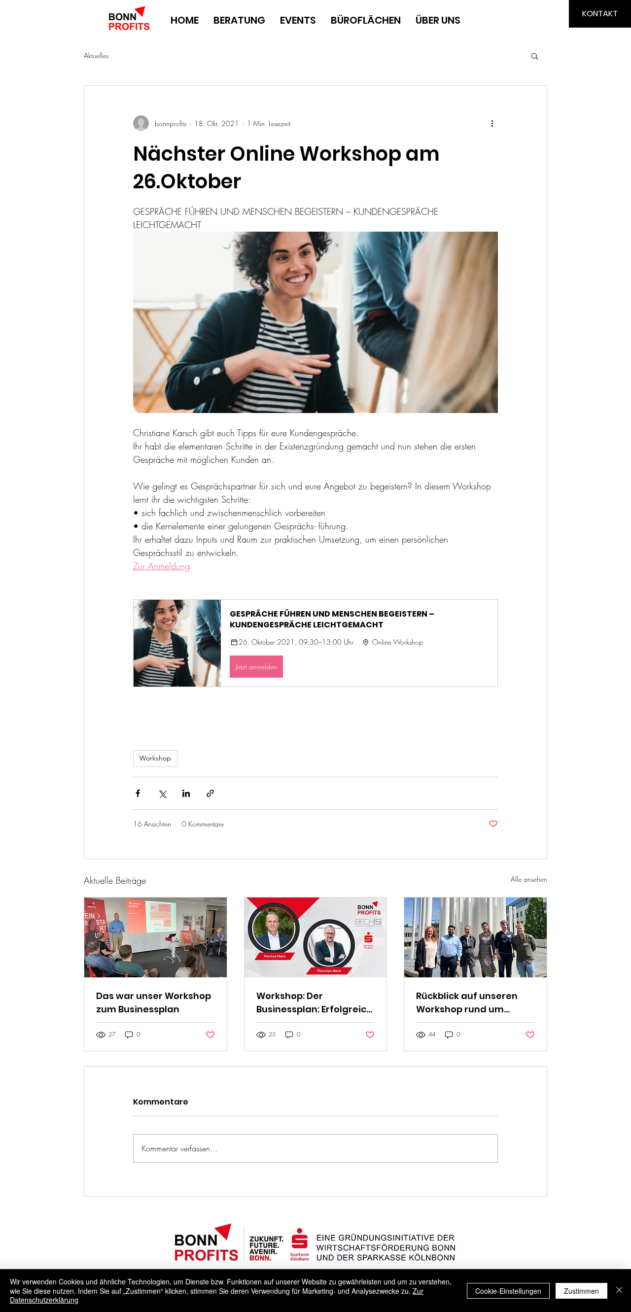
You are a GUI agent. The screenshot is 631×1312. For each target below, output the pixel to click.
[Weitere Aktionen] (492, 123)
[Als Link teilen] (210, 793)
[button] (534, 56)
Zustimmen (581, 1291)
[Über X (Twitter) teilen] (162, 793)
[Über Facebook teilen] (137, 793)
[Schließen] (619, 1290)
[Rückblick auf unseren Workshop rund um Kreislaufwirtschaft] (475, 937)
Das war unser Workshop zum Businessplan (153, 1002)
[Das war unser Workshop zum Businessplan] (155, 937)
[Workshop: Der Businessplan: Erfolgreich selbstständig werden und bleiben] (316, 937)
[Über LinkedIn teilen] (186, 793)
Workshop (155, 758)
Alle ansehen (529, 879)
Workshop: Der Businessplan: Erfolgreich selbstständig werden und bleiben (314, 1003)
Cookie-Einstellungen (508, 1291)
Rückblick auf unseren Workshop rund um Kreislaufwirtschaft (467, 1003)
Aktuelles (96, 55)
